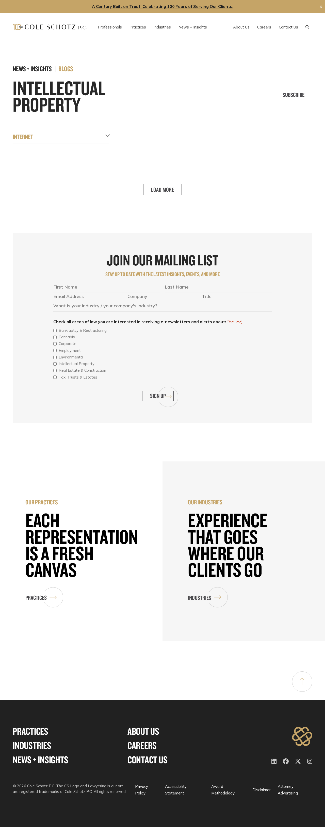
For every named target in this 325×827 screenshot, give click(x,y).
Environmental (71, 357)
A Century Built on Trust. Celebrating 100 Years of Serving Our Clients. (162, 6)
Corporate (67, 343)
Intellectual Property (76, 363)
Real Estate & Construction (82, 370)
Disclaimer (261, 789)
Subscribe (293, 94)
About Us (143, 731)
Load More (162, 189)
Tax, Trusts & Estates (78, 377)
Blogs (65, 68)
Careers (142, 745)
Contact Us (147, 759)
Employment (70, 350)
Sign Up (158, 395)
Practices (36, 597)
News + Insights (40, 759)
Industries (199, 597)
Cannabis (67, 337)
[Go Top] (302, 681)
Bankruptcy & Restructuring (83, 330)
